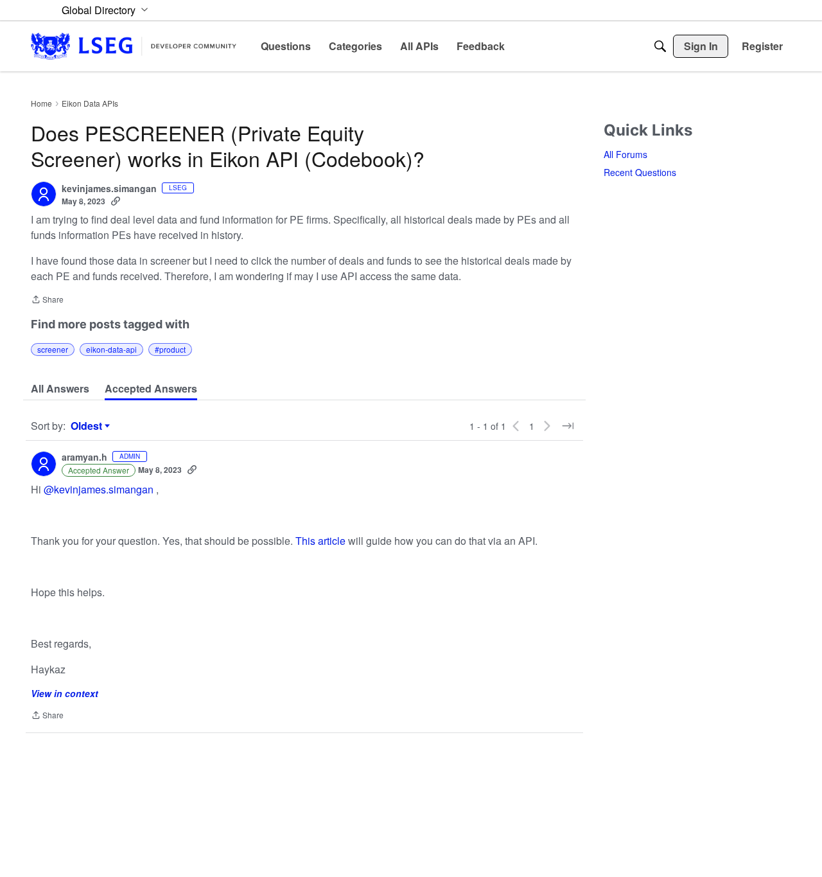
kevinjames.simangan (109, 189)
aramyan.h (84, 457)
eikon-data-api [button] (111, 349)
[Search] (660, 46)
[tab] (60, 389)
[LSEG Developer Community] (133, 46)
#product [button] (170, 349)
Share (47, 300)
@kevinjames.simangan (98, 489)
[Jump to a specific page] (567, 426)
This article (320, 540)
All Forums (625, 154)
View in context (64, 693)
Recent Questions (640, 172)
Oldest (88, 426)
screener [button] (52, 349)
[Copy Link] (115, 201)
